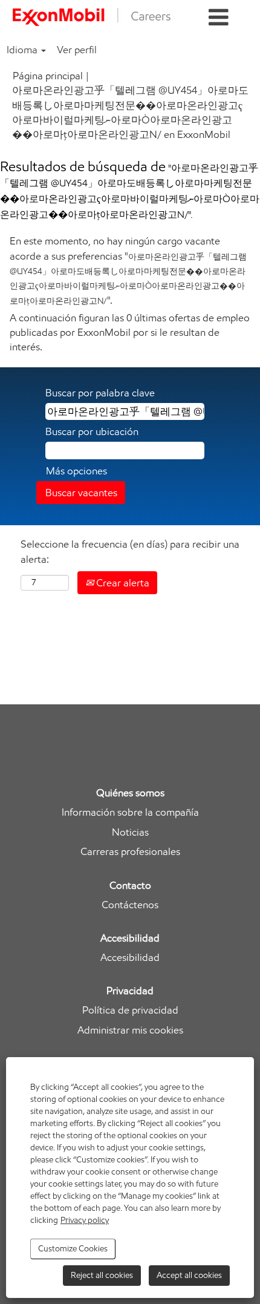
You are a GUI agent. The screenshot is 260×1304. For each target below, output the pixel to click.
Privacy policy (84, 1220)
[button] (218, 18)
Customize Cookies (73, 1248)
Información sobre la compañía (130, 812)
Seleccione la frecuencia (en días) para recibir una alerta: (130, 551)
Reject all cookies (102, 1275)
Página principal (48, 76)
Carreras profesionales (130, 851)
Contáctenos (130, 905)
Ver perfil (77, 50)
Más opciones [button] (76, 471)
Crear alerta (121, 583)
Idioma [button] (23, 50)
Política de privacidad (130, 1010)
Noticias (130, 832)
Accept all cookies (189, 1275)
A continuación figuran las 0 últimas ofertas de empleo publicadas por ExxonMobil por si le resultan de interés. (130, 332)
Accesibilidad (130, 957)
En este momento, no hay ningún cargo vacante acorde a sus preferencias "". (128, 270)
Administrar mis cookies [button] (130, 1030)
